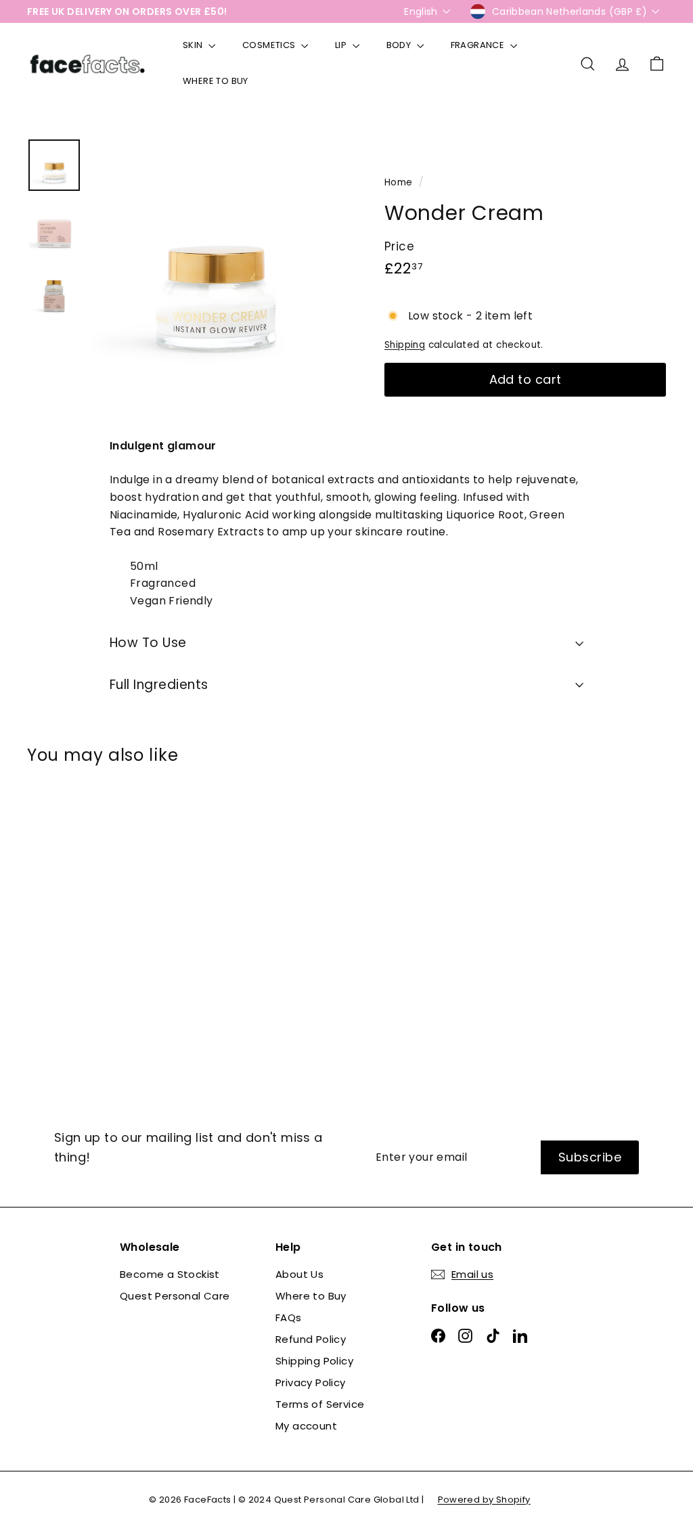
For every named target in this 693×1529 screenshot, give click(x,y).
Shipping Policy (314, 1361)
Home (400, 182)
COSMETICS (270, 45)
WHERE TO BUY (215, 80)
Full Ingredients (159, 684)
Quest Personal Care (175, 1296)
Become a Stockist (170, 1274)
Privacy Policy (310, 1382)
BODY (399, 45)
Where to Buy (310, 1296)
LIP (342, 45)
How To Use (148, 643)
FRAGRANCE (479, 45)
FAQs (288, 1317)
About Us (299, 1274)
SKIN (194, 45)
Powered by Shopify (484, 1499)
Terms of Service (319, 1404)
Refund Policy (310, 1339)
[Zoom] (215, 262)
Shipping (404, 344)
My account (306, 1426)
